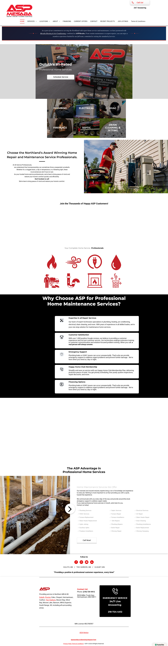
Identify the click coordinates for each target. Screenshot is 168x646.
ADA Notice (84, 633)
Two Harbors (51, 600)
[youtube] (86, 562)
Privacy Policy (67, 643)
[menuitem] (23, 21)
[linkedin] (92, 562)
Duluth (41, 597)
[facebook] (76, 562)
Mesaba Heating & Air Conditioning (53, 33)
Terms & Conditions (78, 643)
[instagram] (81, 562)
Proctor (48, 597)
